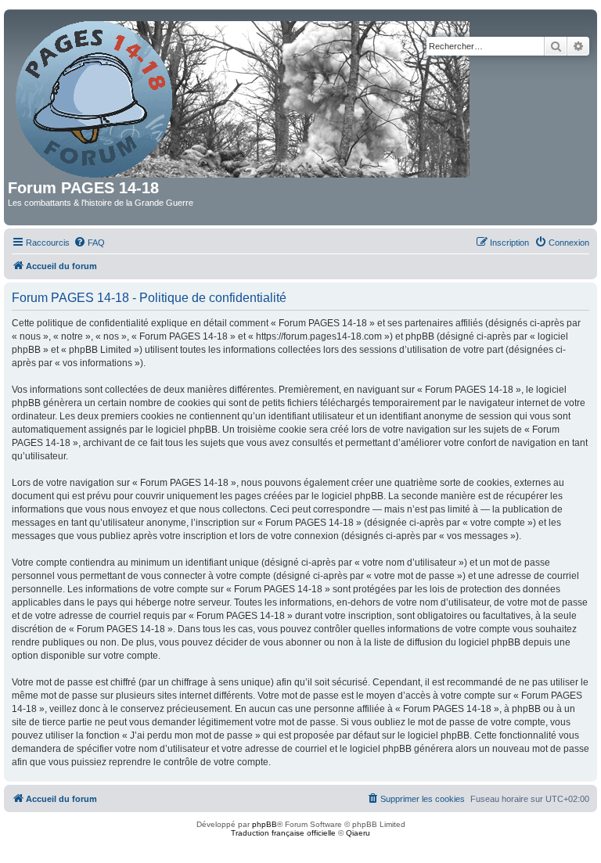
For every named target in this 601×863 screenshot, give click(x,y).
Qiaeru (358, 833)
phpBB (264, 824)
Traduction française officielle (283, 833)
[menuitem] (89, 242)
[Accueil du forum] (244, 96)
